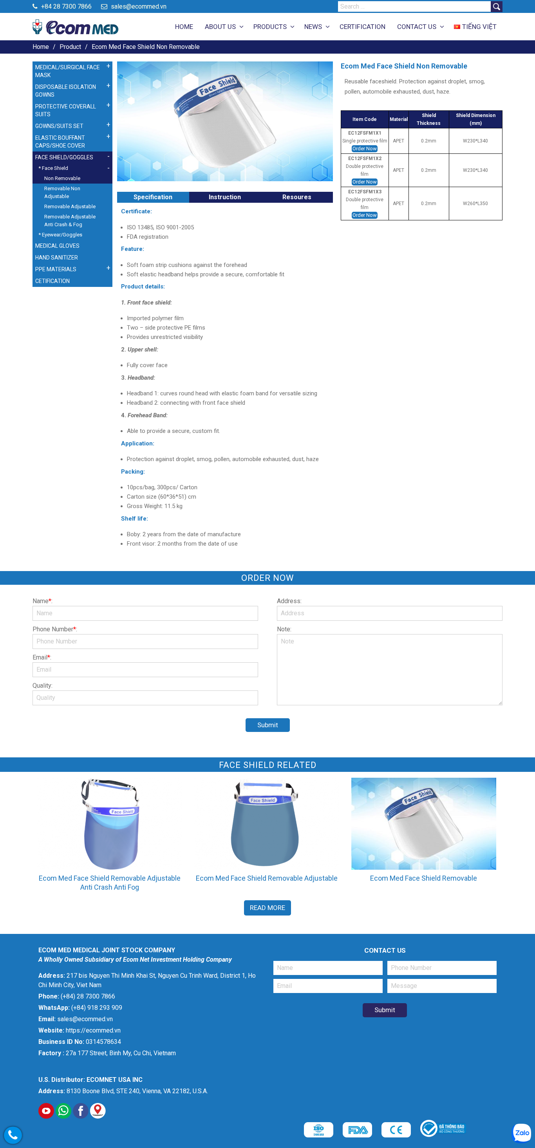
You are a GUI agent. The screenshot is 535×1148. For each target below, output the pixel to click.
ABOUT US (220, 27)
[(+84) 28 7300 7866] (13, 1135)
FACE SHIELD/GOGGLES (64, 157)
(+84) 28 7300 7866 (88, 996)
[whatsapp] (63, 1116)
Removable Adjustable (70, 206)
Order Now (364, 148)
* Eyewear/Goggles (60, 235)
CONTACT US (416, 27)
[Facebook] (81, 1116)
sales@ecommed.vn (137, 6)
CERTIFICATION (362, 27)
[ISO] (318, 1135)
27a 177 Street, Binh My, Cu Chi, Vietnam (121, 1053)
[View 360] (98, 1116)
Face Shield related (267, 765)
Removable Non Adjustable (62, 192)
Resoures (296, 197)
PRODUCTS (270, 27)
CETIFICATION (52, 281)
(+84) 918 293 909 (96, 1007)
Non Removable (62, 178)
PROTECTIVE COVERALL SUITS (65, 110)
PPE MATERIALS (55, 269)
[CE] (396, 1135)
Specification (153, 197)
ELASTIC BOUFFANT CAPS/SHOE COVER (60, 142)
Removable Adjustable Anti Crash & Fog (70, 220)
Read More (267, 908)
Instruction (225, 197)
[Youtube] (46, 1116)
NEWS (313, 27)
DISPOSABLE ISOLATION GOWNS (65, 91)
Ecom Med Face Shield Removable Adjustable (267, 878)
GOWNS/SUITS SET (59, 126)
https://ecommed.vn (93, 1030)
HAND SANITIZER (56, 257)
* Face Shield (53, 168)
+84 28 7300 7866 (66, 6)
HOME (184, 27)
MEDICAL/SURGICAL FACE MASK (67, 71)
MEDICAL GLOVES (57, 246)
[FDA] (357, 1135)
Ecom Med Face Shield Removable (423, 878)
